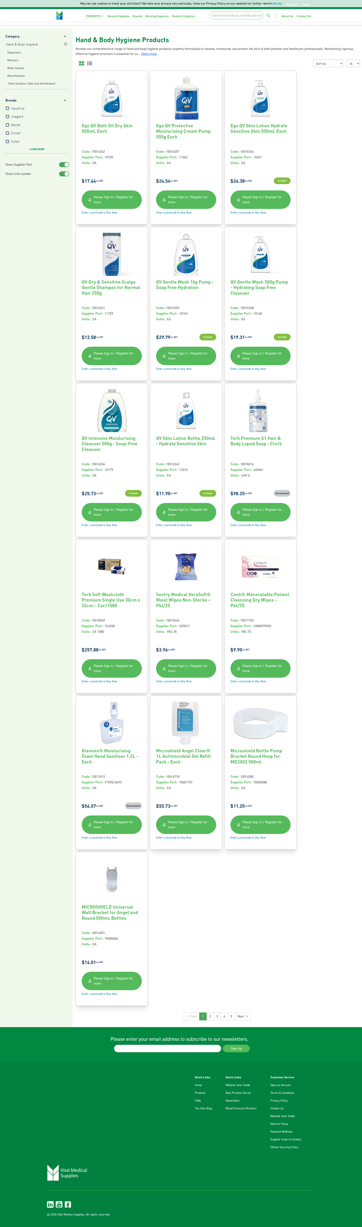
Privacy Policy (279, 1101)
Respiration (232, 1101)
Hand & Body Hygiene (22, 44)
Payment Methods (281, 1132)
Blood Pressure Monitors (241, 1108)
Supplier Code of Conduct (285, 1139)
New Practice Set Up (238, 1093)
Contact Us (277, 1108)
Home (198, 1085)
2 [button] (210, 1016)
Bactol (16, 125)
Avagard (17, 117)
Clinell (16, 133)
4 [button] (224, 1016)
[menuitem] (95, 16)
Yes (275, 3)
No (280, 3)
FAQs (198, 1101)
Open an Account (280, 1085)
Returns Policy (279, 1124)
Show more (149, 54)
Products (200, 1093)
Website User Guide (238, 1085)
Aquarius (18, 108)
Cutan (15, 141)
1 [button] (203, 1016)
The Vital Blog (203, 1108)
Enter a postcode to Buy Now (99, 213)
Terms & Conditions (282, 1093)
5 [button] (231, 1016)
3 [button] (217, 1016)
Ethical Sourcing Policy (284, 1147)
